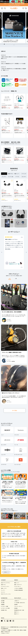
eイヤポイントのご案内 (5, 608)
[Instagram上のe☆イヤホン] (13, 621)
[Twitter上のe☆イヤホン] (4, 621)
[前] (1, 252)
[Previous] (2, 29)
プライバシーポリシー (18, 606)
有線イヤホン (3, 584)
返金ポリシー (16, 612)
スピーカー (3, 592)
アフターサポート (17, 586)
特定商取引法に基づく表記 (19, 610)
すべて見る (14, 410)
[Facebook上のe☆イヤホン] (10, 621)
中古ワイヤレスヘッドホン (6, 594)
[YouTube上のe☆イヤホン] (2, 621)
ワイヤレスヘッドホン (5, 586)
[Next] (26, 29)
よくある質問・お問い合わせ (19, 602)
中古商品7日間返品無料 (18, 590)
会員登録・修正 (4, 610)
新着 (10, 278)
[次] (26, 252)
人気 (16, 278)
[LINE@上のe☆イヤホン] (7, 621)
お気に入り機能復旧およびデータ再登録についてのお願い (13, 63)
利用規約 (16, 608)
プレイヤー (3, 590)
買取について (16, 582)
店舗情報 (2, 604)
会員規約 (16, 604)
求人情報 (2, 602)
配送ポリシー (16, 613)
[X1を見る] (21, 263)
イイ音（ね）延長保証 (18, 588)
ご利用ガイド (6, 572)
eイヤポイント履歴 (4, 606)
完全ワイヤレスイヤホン (5, 582)
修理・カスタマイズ (18, 584)
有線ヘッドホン (4, 588)
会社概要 (2, 600)
